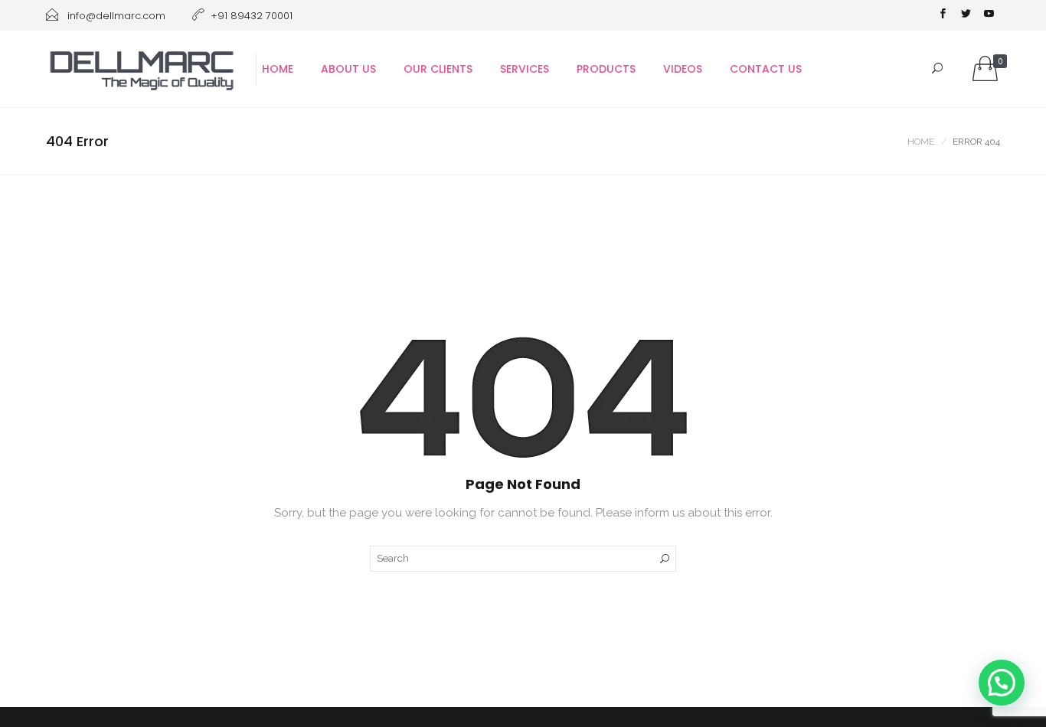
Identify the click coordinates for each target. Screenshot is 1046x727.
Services (524, 69)
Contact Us (766, 69)
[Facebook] (942, 15)
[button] (1002, 683)
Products (606, 69)
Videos (682, 69)
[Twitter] (965, 15)
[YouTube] (988, 15)
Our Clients (438, 69)
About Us (348, 69)
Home (277, 69)
